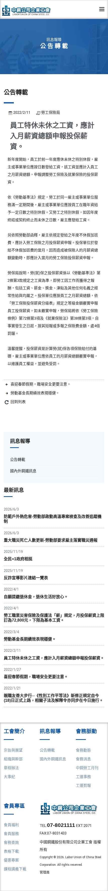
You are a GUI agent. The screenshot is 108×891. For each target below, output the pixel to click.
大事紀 (9, 776)
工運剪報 (83, 785)
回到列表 (18, 402)
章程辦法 (11, 768)
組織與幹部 (13, 759)
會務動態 (83, 750)
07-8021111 (61, 825)
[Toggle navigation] (101, 9)
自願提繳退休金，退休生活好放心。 (36, 597)
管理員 (44, 872)
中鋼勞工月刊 (87, 768)
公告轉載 (47, 750)
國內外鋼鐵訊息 (53, 759)
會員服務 (11, 833)
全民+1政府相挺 (18, 559)
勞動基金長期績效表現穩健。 (35, 393)
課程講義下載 (15, 869)
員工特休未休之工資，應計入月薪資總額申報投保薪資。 (54, 658)
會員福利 (11, 825)
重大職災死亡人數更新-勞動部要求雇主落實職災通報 (50, 540)
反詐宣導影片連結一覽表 (26, 578)
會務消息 (83, 759)
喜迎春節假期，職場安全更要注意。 (41, 384)
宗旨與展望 (13, 750)
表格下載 (11, 851)
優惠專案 (11, 860)
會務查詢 (11, 842)
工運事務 (83, 776)
